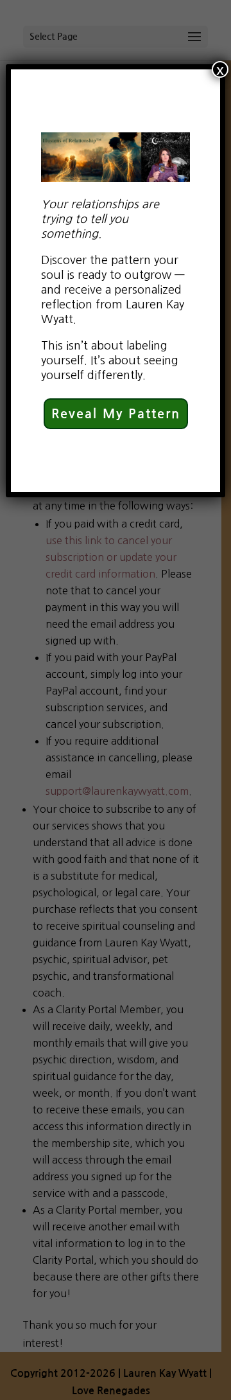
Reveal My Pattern (115, 413)
